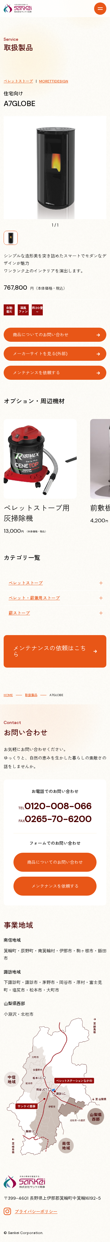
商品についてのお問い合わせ (40, 334)
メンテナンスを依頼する (36, 372)
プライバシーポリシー (36, 1211)
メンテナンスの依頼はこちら (49, 651)
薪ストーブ (19, 613)
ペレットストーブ (18, 81)
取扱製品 (31, 695)
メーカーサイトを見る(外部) (40, 353)
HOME (8, 695)
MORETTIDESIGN (53, 81)
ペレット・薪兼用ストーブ (34, 598)
